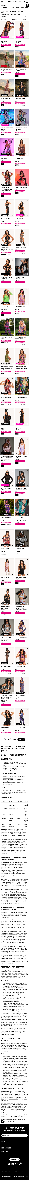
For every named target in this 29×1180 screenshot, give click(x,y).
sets (17, 7)
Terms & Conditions (23, 1171)
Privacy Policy (5, 1171)
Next (20, 739)
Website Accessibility (13, 1171)
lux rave (11, 7)
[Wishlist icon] (12, 22)
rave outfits (14, 873)
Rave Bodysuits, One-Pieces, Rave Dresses (12, 11)
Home (2, 11)
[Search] (27, 5)
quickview (13, 37)
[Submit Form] (26, 1135)
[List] (27, 16)
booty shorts (10, 1034)
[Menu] (2, 2)
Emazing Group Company (19, 1176)
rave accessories (13, 1099)
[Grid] (25, 16)
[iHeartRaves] (14, 2)
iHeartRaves (16, 1175)
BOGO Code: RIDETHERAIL (6, 44)
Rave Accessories (7, 784)
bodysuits (4, 7)
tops (22, 7)
